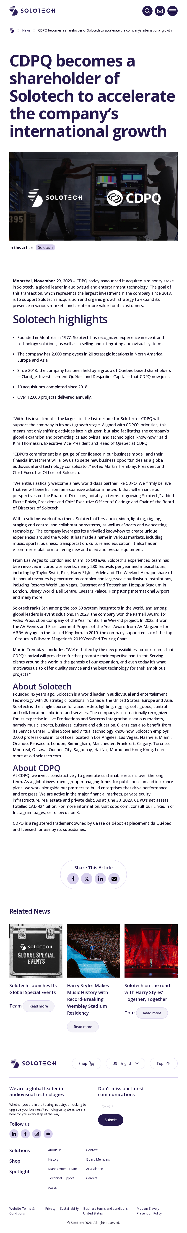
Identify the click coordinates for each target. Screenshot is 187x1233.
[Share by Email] (114, 878)
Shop (14, 1161)
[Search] (147, 11)
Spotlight (19, 1171)
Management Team (62, 1169)
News (26, 30)
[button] (39, 1006)
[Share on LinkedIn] (100, 878)
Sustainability (69, 1208)
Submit (111, 1119)
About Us (55, 1150)
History (53, 1159)
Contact (92, 1150)
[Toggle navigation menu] (172, 11)
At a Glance (94, 1169)
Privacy (50, 1208)
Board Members (98, 1159)
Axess (52, 1187)
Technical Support (61, 1178)
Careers (91, 1178)
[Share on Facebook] (73, 878)
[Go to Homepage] (33, 1063)
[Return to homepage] (32, 11)
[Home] (11, 30)
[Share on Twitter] (86, 878)
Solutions (19, 1150)
